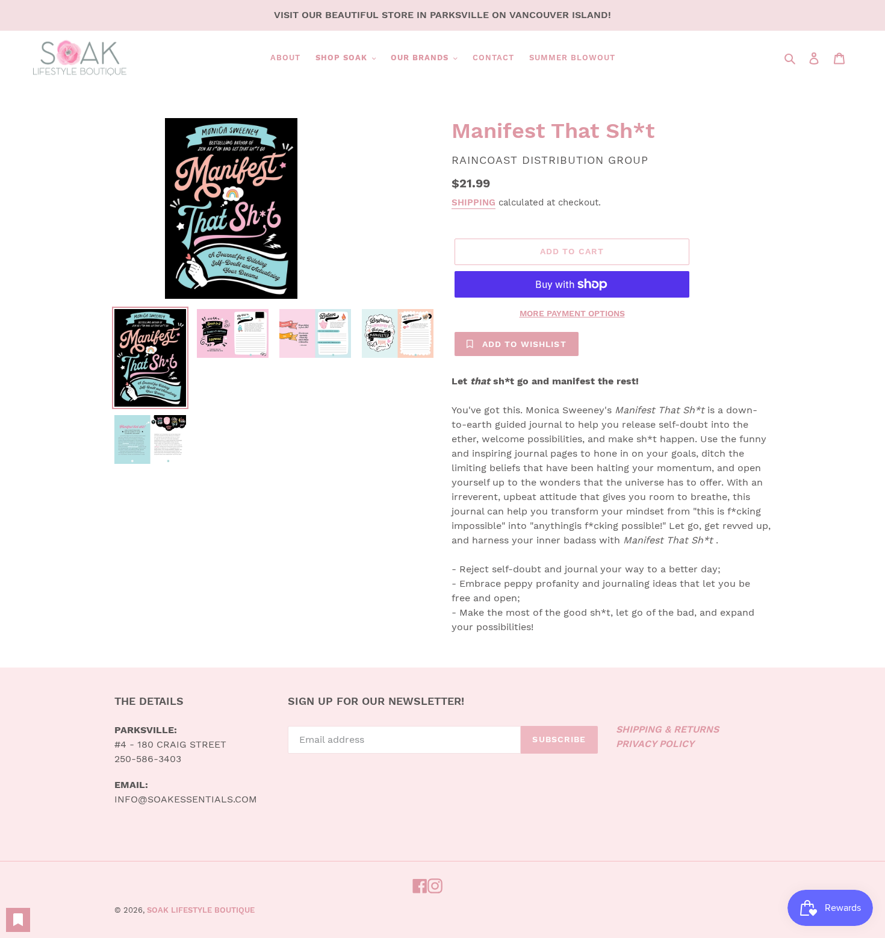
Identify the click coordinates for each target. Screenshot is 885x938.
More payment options (572, 313)
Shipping (473, 202)
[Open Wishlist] (18, 920)
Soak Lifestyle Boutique (201, 910)
